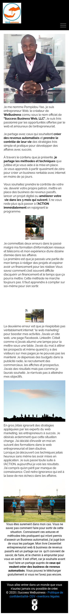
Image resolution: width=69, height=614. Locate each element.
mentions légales (48, 596)
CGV (32, 596)
